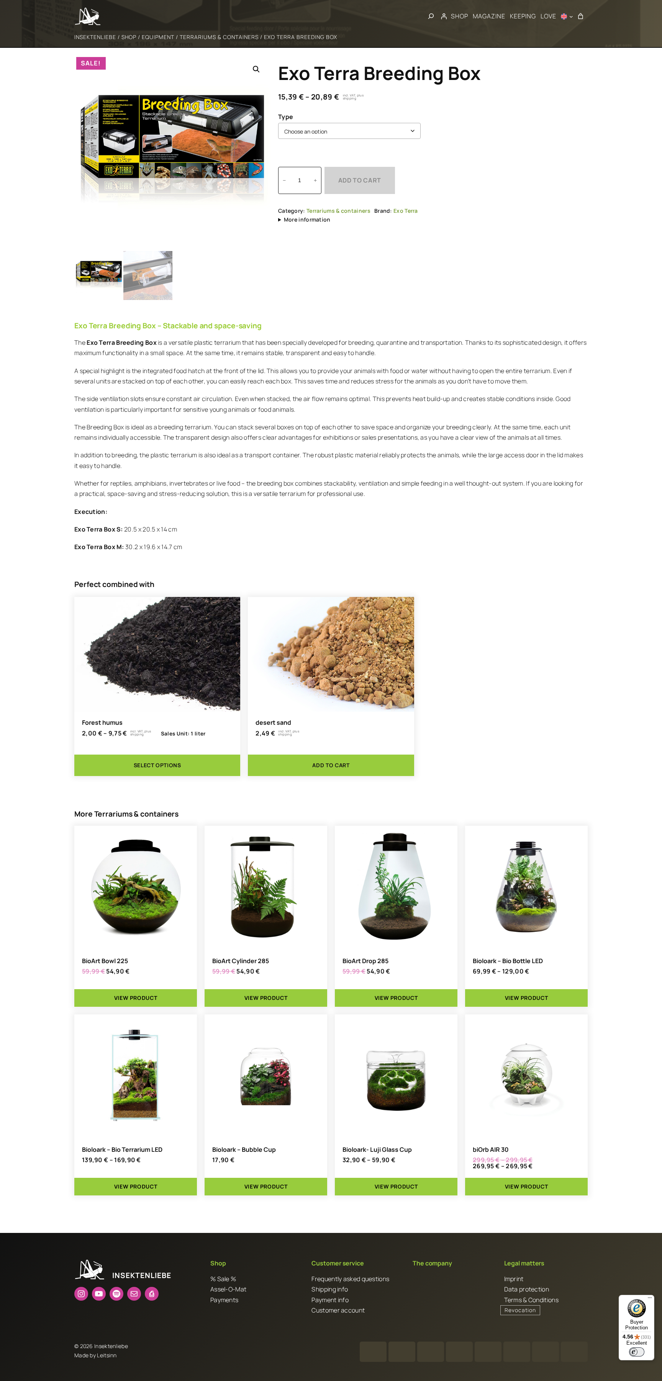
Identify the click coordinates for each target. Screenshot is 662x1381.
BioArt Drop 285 (365, 960)
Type (285, 117)
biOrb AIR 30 (491, 1149)
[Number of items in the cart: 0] (580, 16)
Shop (128, 37)
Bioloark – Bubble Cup (244, 1149)
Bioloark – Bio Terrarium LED (122, 1149)
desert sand (273, 722)
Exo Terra (405, 210)
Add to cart (359, 180)
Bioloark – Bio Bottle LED (508, 960)
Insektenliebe (95, 37)
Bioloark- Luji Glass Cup (377, 1149)
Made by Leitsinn (95, 1355)
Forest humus (102, 722)
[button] (256, 69)
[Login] (443, 16)
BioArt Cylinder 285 (240, 960)
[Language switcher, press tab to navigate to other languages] (567, 16)
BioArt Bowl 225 (105, 960)
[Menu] (649, 1299)
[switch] (636, 1352)
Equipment (158, 37)
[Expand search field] (431, 16)
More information (307, 219)
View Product (135, 997)
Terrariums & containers (219, 37)
